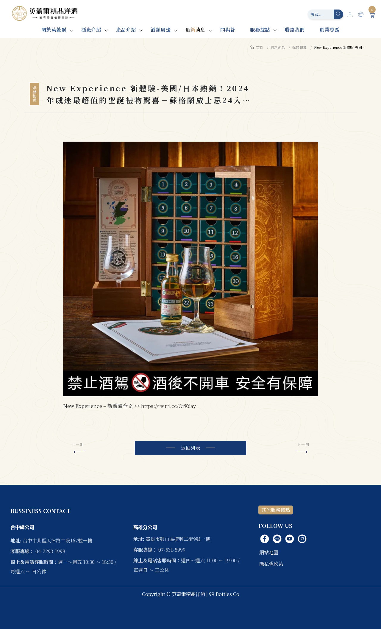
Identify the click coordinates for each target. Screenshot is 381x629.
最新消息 (195, 29)
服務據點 (260, 29)
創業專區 (330, 29)
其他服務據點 (275, 509)
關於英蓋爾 (53, 29)
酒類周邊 (161, 29)
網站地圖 (268, 552)
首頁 (259, 47)
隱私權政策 (271, 563)
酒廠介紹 (91, 29)
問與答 (227, 29)
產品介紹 (126, 29)
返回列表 (190, 447)
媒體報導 (299, 47)
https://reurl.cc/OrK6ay (168, 405)
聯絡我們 (295, 29)
